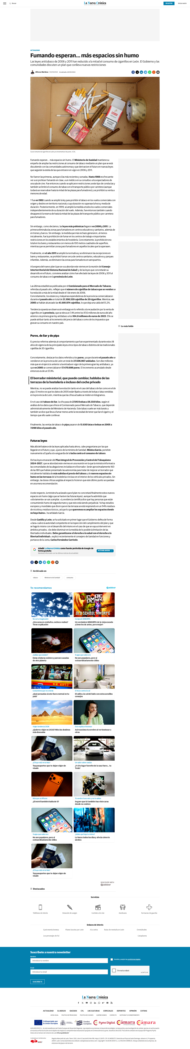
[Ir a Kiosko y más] (103, 1003)
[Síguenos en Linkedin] (95, 1003)
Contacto (113, 1015)
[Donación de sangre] (69, 909)
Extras (143, 1011)
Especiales (108, 1011)
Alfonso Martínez (41, 72)
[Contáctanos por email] (107, 1003)
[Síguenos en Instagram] (91, 1003)
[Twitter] (137, 72)
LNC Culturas (94, 1011)
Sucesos (73, 1011)
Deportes (121, 1011)
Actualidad (35, 50)
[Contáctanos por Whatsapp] (99, 1003)
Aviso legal (54, 1015)
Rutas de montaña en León (114, 930)
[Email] (158, 72)
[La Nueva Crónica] (95, 999)
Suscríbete (37, 982)
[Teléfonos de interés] (40, 909)
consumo (70, 578)
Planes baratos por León (74, 930)
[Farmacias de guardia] (149, 909)
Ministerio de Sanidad (52, 578)
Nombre (33, 957)
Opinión (133, 1011)
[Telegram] (145, 72)
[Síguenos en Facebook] (78, 1003)
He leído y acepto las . (127, 959)
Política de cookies (86, 1015)
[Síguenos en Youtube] (87, 1003)
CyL (82, 1011)
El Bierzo (61, 1011)
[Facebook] (133, 72)
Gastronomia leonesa (51, 930)
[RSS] (111, 1003)
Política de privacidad (69, 1015)
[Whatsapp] (149, 72)
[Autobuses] (122, 909)
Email (32, 968)
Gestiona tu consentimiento (129, 1015)
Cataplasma (142, 936)
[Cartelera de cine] (98, 909)
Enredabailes (142, 930)
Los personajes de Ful (51, 936)
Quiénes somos (101, 1015)
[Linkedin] (141, 72)
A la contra (94, 930)
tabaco (35, 578)
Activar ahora (104, 550)
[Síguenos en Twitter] (83, 1003)
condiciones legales (134, 959)
